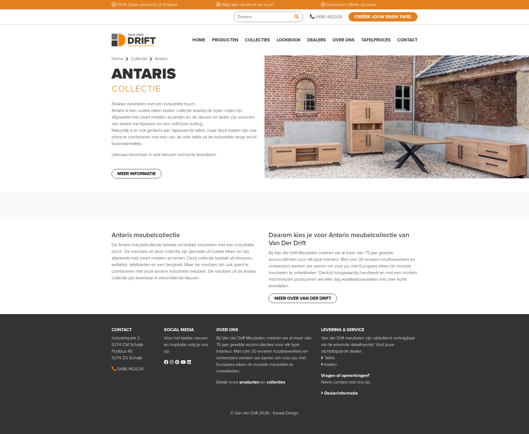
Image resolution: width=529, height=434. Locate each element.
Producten (225, 40)
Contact (407, 40)
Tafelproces (376, 40)
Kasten (330, 364)
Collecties (257, 40)
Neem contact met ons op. (346, 382)
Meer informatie (136, 173)
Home (198, 40)
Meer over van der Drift (302, 298)
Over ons (344, 40)
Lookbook (289, 40)
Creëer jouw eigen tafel (383, 17)
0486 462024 (328, 17)
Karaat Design (286, 413)
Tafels (329, 358)
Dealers (316, 40)
